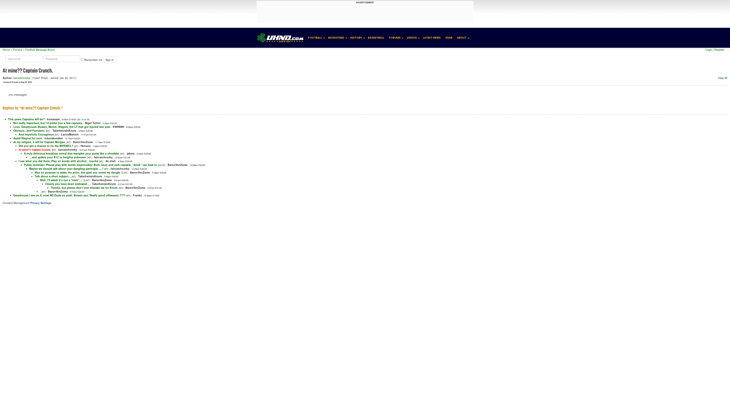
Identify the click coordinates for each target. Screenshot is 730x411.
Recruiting (336, 38)
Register (719, 50)
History (356, 38)
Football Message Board (40, 50)
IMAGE (161, 165)
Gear (448, 38)
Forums (395, 38)
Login (708, 50)
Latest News (432, 38)
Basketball (376, 38)
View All (722, 78)
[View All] (85, 119)
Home (6, 50)
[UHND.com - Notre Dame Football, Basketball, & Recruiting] (280, 37)
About (462, 38)
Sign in (110, 60)
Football (315, 38)
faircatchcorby (21, 78)
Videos (412, 38)
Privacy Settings (40, 203)
